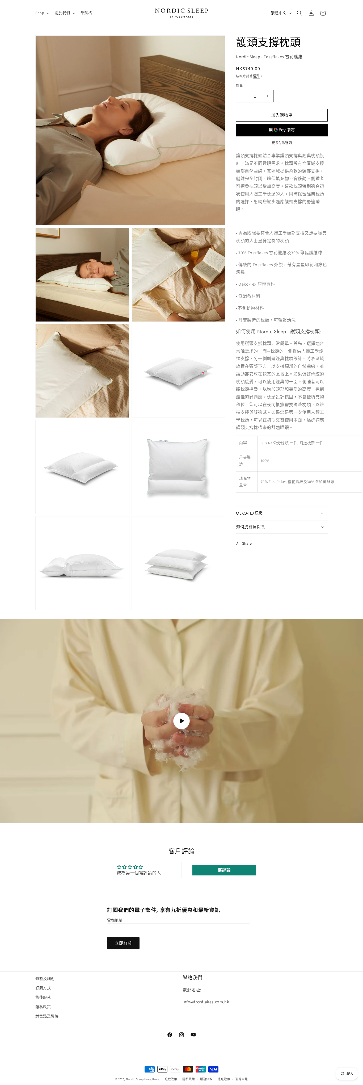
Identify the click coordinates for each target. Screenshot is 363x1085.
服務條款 (206, 1079)
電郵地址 (115, 920)
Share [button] (247, 543)
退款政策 (171, 1079)
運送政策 (224, 1079)
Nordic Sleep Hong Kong (142, 1079)
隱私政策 (43, 1006)
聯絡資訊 (241, 1079)
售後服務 (43, 997)
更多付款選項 (282, 143)
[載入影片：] (181, 721)
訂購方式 (43, 988)
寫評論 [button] (224, 870)
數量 (239, 85)
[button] (41, 12)
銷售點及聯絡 (47, 1015)
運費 (256, 76)
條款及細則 (45, 978)
